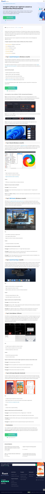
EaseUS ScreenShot (23, 479)
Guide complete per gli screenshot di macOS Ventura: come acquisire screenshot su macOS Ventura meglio (12, 448)
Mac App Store (31, 476)
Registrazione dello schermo (10, 3)
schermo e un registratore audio (14, 402)
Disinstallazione (3, 492)
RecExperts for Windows (23, 474)
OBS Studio (7, 47)
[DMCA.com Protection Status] (29, 492)
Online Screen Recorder (23, 477)
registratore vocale (24, 145)
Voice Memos (7, 51)
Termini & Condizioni (12, 492)
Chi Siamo (12, 481)
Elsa (5, 27)
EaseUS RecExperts (8, 44)
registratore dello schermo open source (16, 201)
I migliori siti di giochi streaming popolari (29, 446)
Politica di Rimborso (7, 492)
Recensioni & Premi (14, 482)
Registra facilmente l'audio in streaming (12, 176)
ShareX (6, 46)
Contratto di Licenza (14, 484)
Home (4, 3)
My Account (21, 492)
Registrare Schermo (31, 474)
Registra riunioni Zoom (9, 79)
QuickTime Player (8, 49)
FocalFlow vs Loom (14, 474)
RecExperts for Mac (23, 476)
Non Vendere (17, 492)
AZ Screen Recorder (8, 53)
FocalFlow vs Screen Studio (15, 476)
